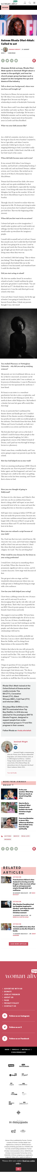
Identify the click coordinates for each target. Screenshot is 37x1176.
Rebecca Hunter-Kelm (20, 917)
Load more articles (18, 944)
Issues (7, 1049)
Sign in (12, 56)
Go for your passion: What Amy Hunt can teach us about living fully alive (26, 794)
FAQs (6, 1000)
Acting (8, 836)
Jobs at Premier (12, 994)
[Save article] (34, 60)
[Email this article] (16, 60)
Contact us (10, 1006)
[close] (35, 56)
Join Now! (5, 7)
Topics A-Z (15, 1049)
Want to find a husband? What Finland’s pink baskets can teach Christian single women (25, 808)
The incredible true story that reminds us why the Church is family (24, 928)
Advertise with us (13, 989)
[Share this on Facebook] (3, 60)
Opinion (17, 877)
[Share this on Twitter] (7, 60)
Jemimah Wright (14, 49)
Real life (25, 836)
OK (18, 1169)
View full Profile (12, 773)
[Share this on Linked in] (12, 60)
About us (8, 997)
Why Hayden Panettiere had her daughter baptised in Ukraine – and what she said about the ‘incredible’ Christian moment (23, 908)
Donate (8, 991)
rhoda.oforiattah (24, 730)
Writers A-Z (26, 1049)
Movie (16, 836)
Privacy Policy (11, 1003)
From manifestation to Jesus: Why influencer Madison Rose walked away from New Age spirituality (26, 823)
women (8, 839)
